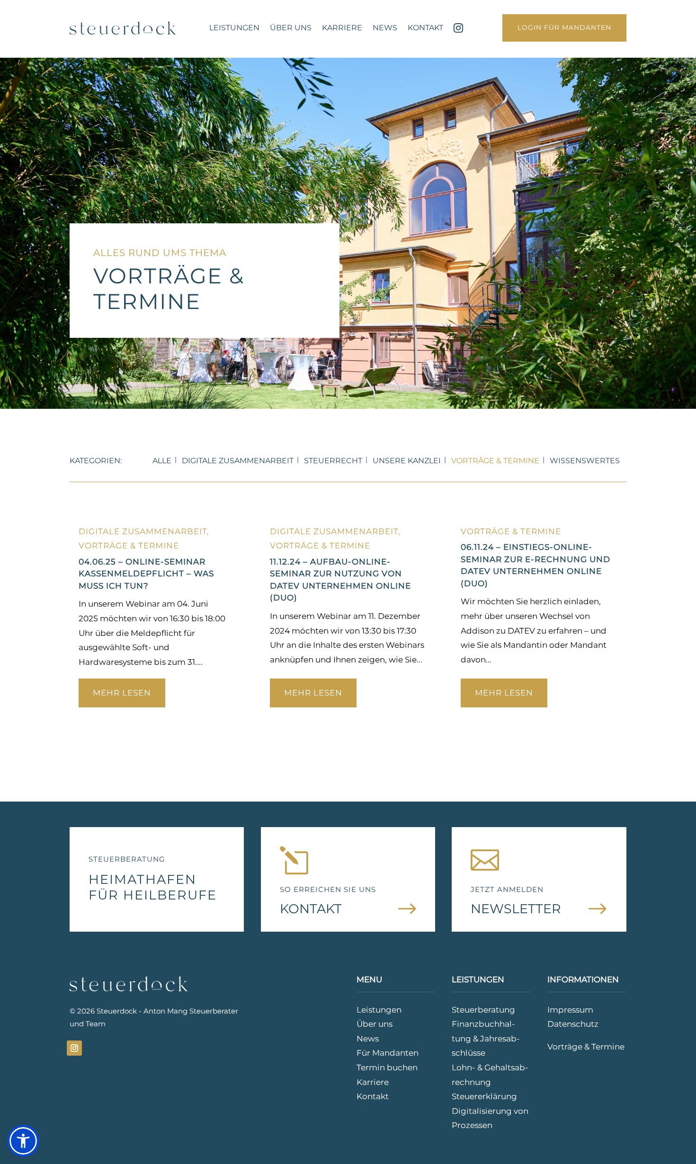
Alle (161, 460)
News (385, 27)
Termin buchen (387, 1067)
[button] (23, 1141)
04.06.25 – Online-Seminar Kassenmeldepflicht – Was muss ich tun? (146, 574)
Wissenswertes (585, 460)
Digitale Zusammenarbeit (238, 460)
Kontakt (425, 27)
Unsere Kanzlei (407, 460)
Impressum (570, 1009)
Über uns (291, 27)
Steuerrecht (333, 460)
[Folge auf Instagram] (74, 1048)
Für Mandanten (388, 1053)
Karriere (342, 27)
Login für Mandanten (564, 27)
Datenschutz (572, 1024)
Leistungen (234, 27)
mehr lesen (122, 692)
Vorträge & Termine (495, 460)
